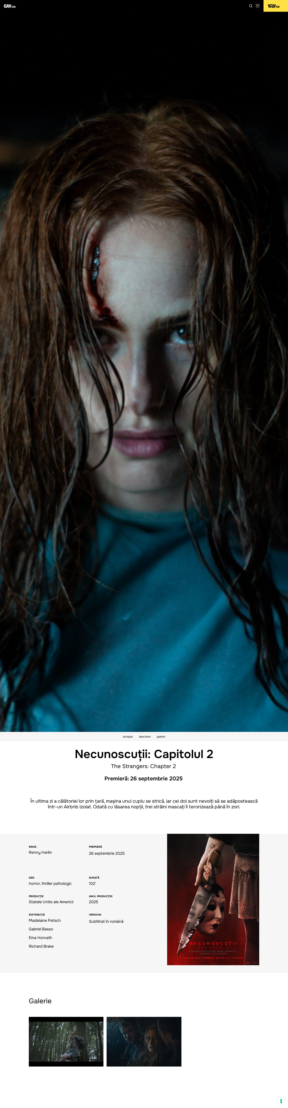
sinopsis (128, 736)
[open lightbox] (213, 899)
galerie (161, 736)
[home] (10, 6)
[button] (258, 6)
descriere (145, 736)
